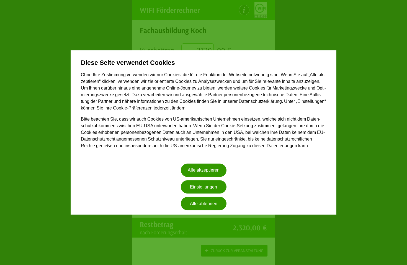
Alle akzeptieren (204, 170)
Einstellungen (203, 187)
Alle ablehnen (203, 203)
